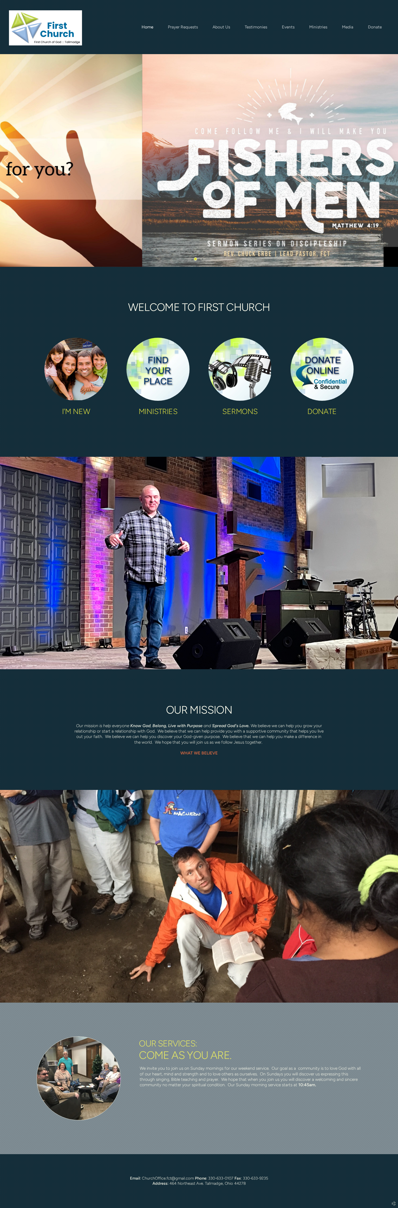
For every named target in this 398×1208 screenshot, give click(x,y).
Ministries (158, 411)
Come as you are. (185, 1055)
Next (392, 160)
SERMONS (239, 411)
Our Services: (168, 1043)
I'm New (76, 411)
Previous (6, 160)
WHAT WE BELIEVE (199, 753)
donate (322, 411)
